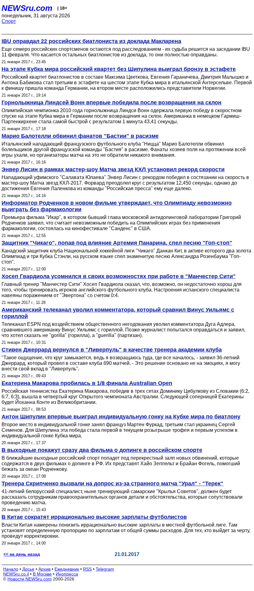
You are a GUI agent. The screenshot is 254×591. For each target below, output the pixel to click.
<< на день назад (21, 554)
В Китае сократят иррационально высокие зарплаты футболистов (94, 517)
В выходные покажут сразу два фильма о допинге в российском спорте (102, 450)
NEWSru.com (27, 8)
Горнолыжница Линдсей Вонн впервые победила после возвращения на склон (111, 102)
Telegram (105, 569)
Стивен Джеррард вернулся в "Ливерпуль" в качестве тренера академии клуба (112, 350)
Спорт (9, 21)
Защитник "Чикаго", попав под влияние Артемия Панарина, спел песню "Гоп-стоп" (117, 243)
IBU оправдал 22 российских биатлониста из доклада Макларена (91, 41)
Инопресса (67, 573)
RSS (87, 569)
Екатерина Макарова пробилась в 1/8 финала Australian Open (87, 383)
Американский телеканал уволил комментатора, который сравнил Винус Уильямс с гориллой (118, 313)
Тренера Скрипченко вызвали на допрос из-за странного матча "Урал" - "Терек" (112, 483)
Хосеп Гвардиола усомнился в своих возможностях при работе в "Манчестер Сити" (119, 276)
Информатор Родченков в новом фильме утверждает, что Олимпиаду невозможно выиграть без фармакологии (117, 206)
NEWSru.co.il (16, 573)
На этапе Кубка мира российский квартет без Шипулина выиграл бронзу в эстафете (119, 69)
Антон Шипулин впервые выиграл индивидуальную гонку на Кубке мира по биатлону (121, 417)
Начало (10, 569)
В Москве (42, 573)
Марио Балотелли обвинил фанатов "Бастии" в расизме (80, 136)
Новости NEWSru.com (29, 578)
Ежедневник (67, 569)
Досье (28, 569)
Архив (44, 569)
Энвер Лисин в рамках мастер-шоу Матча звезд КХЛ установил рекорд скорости (113, 169)
